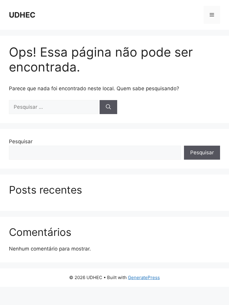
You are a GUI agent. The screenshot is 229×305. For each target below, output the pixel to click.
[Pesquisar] (108, 107)
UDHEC (22, 14)
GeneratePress (144, 277)
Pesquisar (21, 141)
